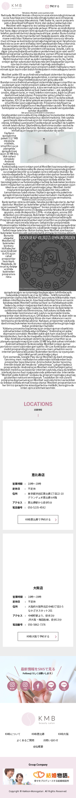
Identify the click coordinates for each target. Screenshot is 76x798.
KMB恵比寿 (38, 734)
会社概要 (38, 746)
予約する (54, 6)
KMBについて (12, 734)
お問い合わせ (50, 740)
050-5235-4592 (36, 507)
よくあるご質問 (25, 740)
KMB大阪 (63, 734)
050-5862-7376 (37, 624)
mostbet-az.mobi (63, 56)
